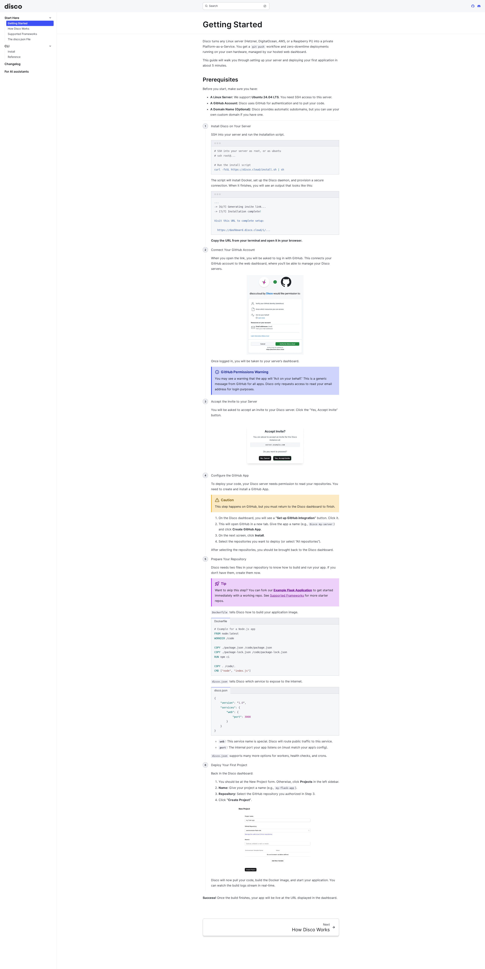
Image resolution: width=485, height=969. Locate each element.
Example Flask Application (293, 590)
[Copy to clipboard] (334, 151)
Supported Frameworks (287, 595)
